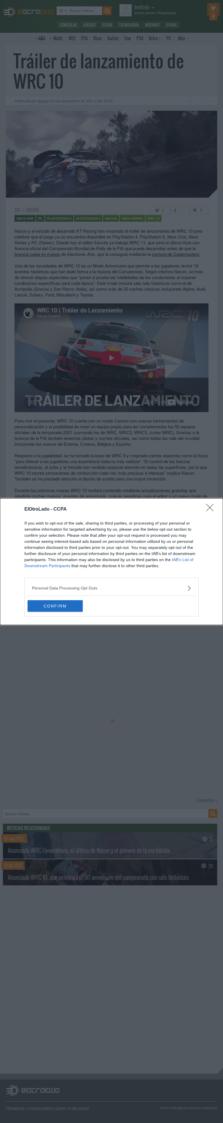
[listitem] (111, 588)
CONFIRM (55, 606)
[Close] (211, 509)
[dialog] (111, 561)
